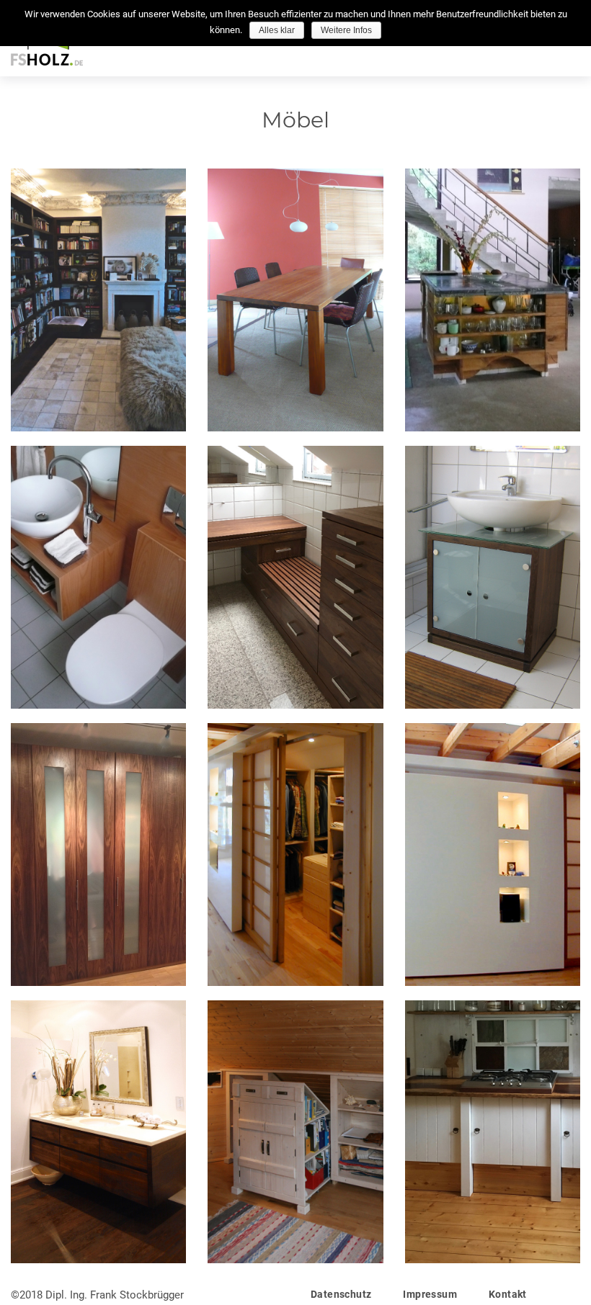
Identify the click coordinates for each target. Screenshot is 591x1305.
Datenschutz (341, 1294)
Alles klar (277, 30)
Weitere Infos (346, 30)
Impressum (430, 1294)
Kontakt (508, 1294)
